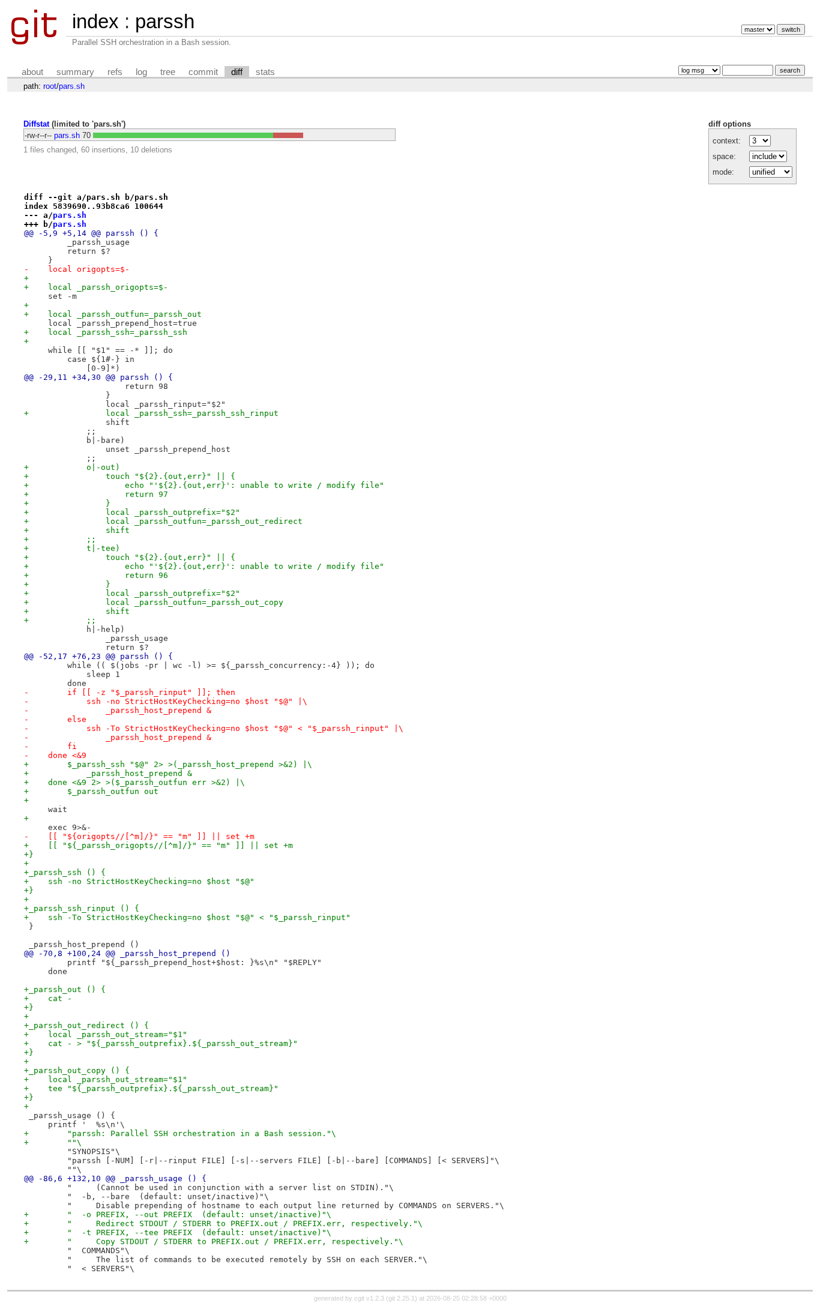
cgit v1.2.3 (369, 1298)
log (141, 72)
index (95, 21)
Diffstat (36, 123)
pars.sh (72, 86)
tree (167, 72)
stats (265, 72)
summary (75, 72)
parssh (164, 21)
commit (203, 72)
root (49, 86)
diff (237, 72)
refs (114, 72)
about (32, 72)
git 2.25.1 (401, 1298)
